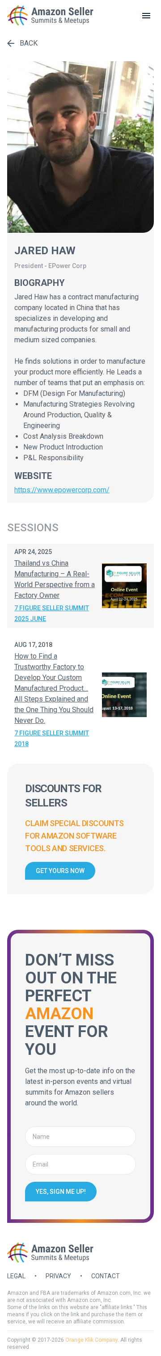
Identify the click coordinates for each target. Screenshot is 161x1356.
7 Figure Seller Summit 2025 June (51, 613)
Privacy (58, 1276)
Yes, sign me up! (61, 1191)
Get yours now (60, 870)
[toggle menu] (146, 15)
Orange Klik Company (91, 1340)
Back (29, 43)
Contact (105, 1276)
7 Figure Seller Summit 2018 (51, 738)
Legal (16, 1276)
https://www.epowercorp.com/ (62, 490)
